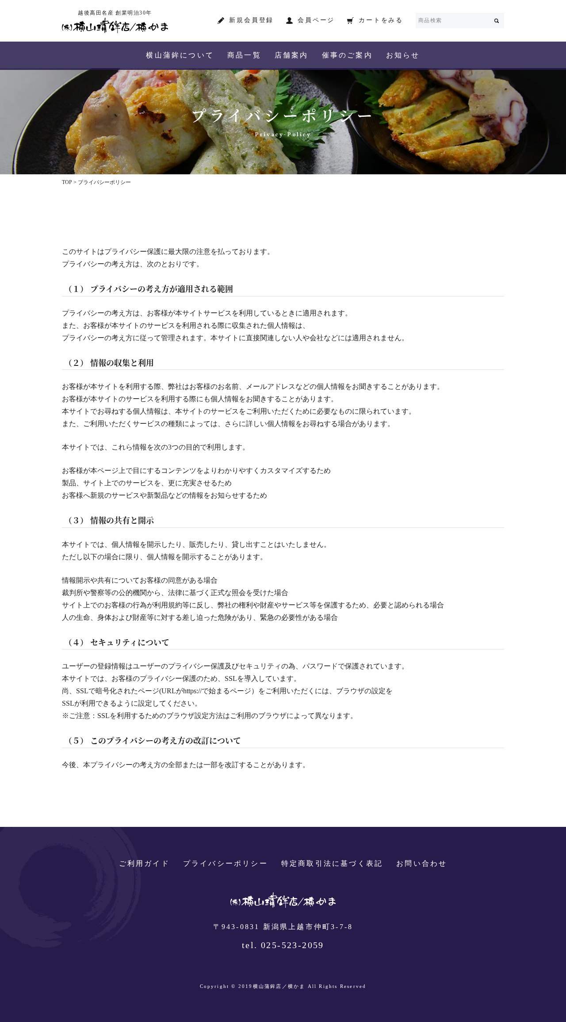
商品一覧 (244, 55)
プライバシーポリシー (225, 864)
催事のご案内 (347, 55)
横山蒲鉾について (180, 55)
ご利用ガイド (144, 864)
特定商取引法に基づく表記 (332, 864)
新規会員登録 (251, 20)
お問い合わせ (421, 864)
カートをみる (381, 20)
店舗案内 (292, 55)
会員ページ (316, 20)
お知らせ (403, 55)
